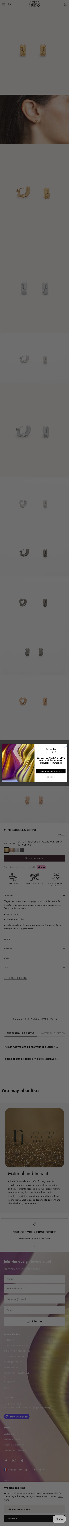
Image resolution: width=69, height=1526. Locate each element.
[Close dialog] (65, 746)
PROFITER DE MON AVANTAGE (51, 771)
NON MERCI (51, 777)
